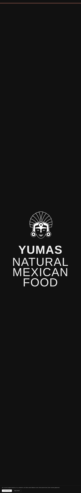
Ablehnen (17, 490)
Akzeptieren (6, 490)
